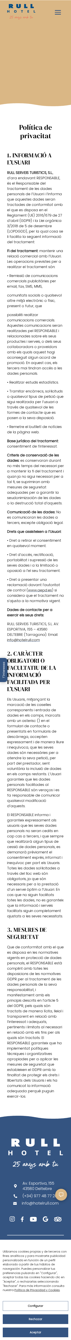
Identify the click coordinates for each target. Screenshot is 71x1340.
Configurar (35, 1306)
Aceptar (35, 1332)
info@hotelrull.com (23, 639)
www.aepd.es (40, 590)
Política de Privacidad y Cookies (37, 1290)
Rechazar (35, 1319)
